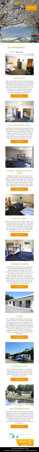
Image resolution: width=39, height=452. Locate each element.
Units (21, 52)
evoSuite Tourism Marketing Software (13, 450)
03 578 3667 (24, 445)
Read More (19, 96)
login (27, 448)
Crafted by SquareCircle (31, 450)
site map (13, 448)
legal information (21, 448)
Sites (17, 52)
